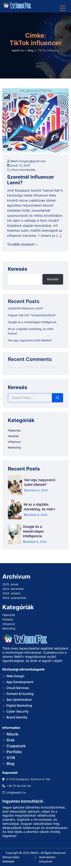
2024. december (13, 588)
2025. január (10, 584)
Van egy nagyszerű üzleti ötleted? (30, 340)
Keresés (17, 269)
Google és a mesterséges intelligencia (32, 322)
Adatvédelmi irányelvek (47, 859)
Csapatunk (16, 746)
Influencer (14, 441)
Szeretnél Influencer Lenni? (30, 179)
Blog (10, 763)
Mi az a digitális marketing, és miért (39, 506)
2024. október (11, 593)
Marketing (14, 447)
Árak (11, 740)
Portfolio (14, 752)
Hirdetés (13, 436)
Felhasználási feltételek (10, 859)
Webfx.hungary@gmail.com (27, 161)
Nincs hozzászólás (23, 169)
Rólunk (13, 734)
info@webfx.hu (16, 792)
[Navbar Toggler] (63, 6)
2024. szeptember (14, 597)
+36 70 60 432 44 (19, 785)
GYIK (11, 757)
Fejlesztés (14, 430)
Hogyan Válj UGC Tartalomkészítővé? (32, 315)
